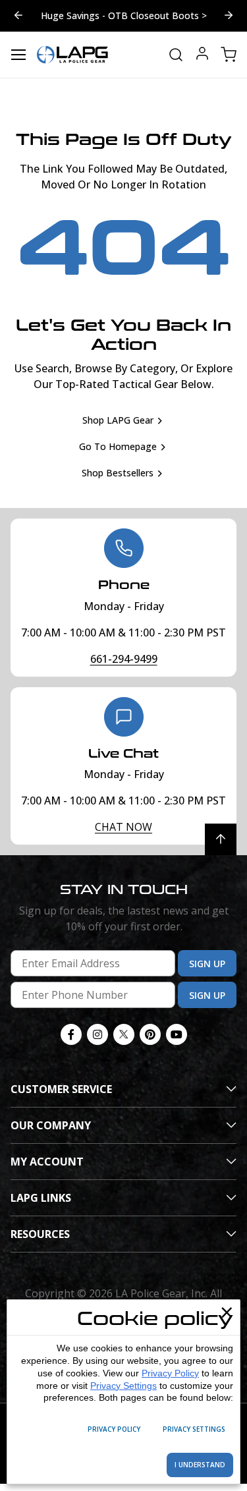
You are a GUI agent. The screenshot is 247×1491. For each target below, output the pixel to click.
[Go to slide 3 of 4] (228, 20)
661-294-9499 (123, 667)
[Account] (202, 63)
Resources (40, 1242)
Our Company (51, 1134)
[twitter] (123, 1043)
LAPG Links (41, 1206)
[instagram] (97, 1043)
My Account (47, 1170)
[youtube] (176, 1043)
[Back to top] (220, 848)
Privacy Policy (170, 1373)
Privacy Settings (123, 1385)
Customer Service (61, 1097)
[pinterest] (150, 1043)
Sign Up (207, 972)
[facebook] (71, 1043)
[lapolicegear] (72, 63)
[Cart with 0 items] (228, 63)
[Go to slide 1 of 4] (18, 20)
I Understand (200, 1464)
